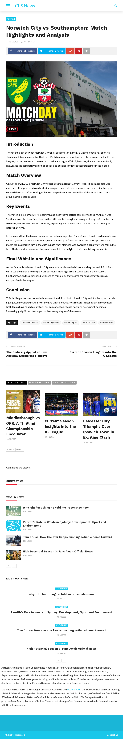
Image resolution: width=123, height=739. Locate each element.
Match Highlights (51, 322)
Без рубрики (61, 589)
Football (11, 19)
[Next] (14, 566)
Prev (11, 450)
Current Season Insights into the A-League (60, 426)
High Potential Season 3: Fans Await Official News (58, 551)
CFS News (25, 5)
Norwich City (89, 322)
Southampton (106, 322)
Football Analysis (30, 322)
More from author (39, 383)
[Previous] (8, 566)
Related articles (17, 383)
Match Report (70, 322)
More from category (64, 383)
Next (18, 450)
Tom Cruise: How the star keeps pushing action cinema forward (67, 537)
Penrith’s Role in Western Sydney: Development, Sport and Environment (61, 612)
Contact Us (112, 735)
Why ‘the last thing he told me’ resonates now (56, 507)
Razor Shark (74, 689)
